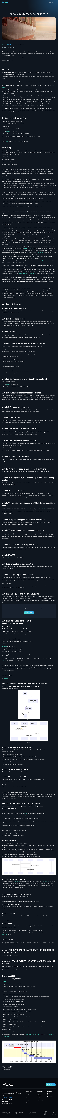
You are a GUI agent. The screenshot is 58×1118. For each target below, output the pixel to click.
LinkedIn (51, 1094)
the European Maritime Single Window (34, 1034)
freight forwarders (28, 248)
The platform (29, 1094)
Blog (27, 1102)
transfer (26, 813)
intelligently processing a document (26, 273)
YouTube (51, 1096)
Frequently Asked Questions (41, 1095)
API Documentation (30, 1097)
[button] (56, 2)
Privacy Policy (40, 1100)
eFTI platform (41, 252)
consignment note (44, 261)
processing (7, 558)
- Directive (4, 646)
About (27, 1100)
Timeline (4, 981)
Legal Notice (39, 1098)
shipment (8, 131)
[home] (6, 2)
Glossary (6, 141)
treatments (33, 944)
